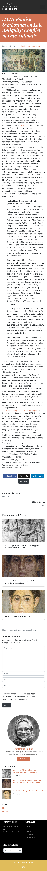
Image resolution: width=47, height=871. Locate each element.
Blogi (23, 46)
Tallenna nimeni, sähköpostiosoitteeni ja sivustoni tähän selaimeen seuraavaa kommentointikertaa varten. (20, 696)
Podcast (5, 811)
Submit (7, 705)
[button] (42, 7)
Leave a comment (33, 46)
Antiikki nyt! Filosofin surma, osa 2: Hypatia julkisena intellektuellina (28, 771)
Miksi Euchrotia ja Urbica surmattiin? (28, 790)
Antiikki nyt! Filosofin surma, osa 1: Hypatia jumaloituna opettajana (28, 781)
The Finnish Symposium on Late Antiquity (20, 410)
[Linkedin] (23, 867)
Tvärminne (24, 125)
